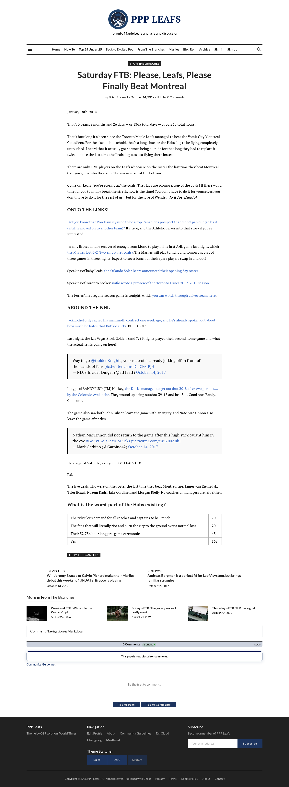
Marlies (174, 49)
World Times (67, 733)
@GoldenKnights (106, 360)
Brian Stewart (116, 97)
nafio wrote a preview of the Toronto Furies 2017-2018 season (160, 283)
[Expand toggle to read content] (256, 631)
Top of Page (126, 704)
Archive (204, 49)
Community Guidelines (135, 733)
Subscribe (250, 743)
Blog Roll (189, 49)
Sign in (218, 49)
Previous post (57, 571)
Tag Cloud (162, 733)
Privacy (160, 778)
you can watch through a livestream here (184, 295)
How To (69, 49)
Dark (117, 759)
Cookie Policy (189, 778)
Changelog (94, 740)
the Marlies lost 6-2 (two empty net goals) (100, 252)
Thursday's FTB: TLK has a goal (233, 608)
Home (56, 49)
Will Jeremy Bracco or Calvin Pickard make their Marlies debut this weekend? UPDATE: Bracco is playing (90, 577)
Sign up (232, 49)
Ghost (147, 778)
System (137, 759)
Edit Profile (94, 733)
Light (96, 759)
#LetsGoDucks (117, 441)
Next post (154, 571)
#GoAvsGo (95, 441)
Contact (220, 778)
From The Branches (151, 49)
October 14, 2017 (151, 372)
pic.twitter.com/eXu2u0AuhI (156, 441)
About (111, 733)
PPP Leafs (156, 19)
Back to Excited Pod (119, 49)
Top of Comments (158, 704)
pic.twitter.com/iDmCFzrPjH (129, 366)
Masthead (113, 740)
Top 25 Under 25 (90, 49)
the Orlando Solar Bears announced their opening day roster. (151, 270)
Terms (173, 778)
